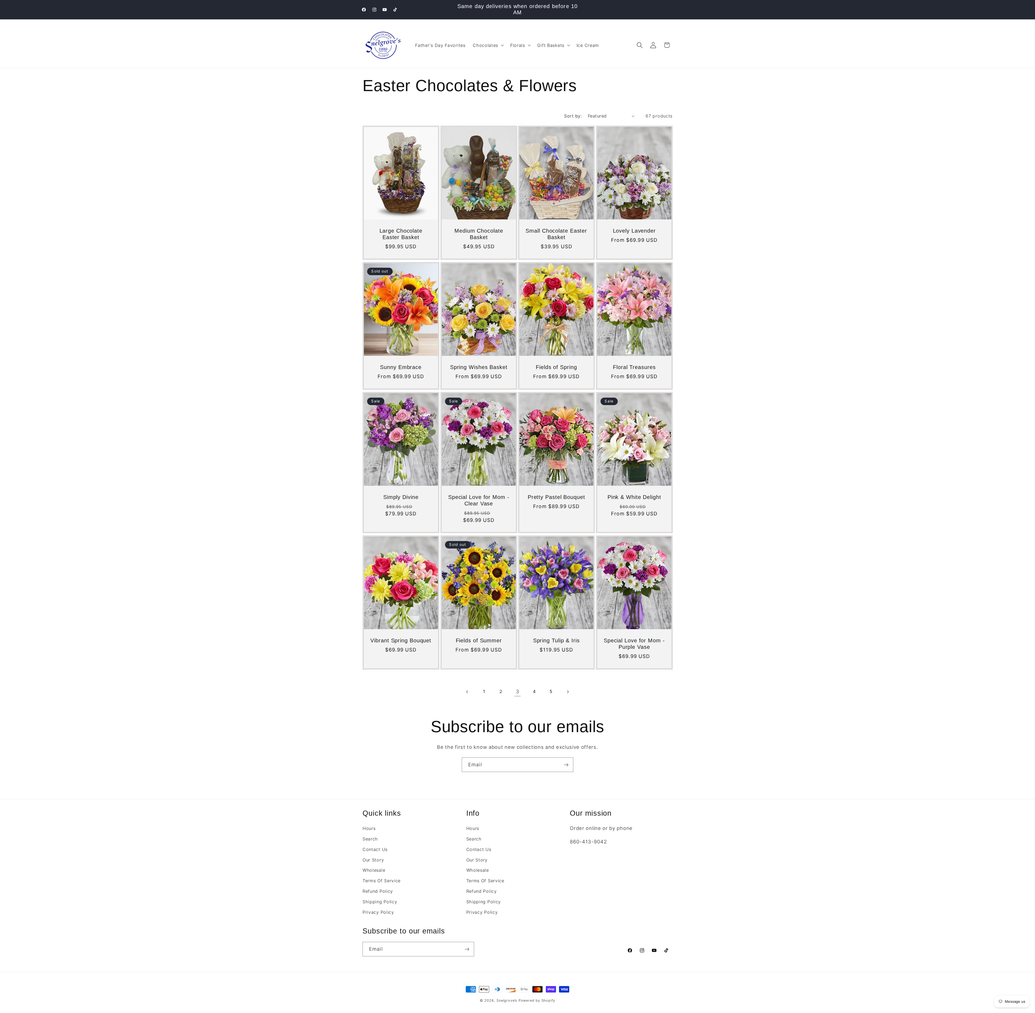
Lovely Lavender (634, 231)
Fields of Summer (479, 640)
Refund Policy (378, 891)
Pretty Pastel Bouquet (556, 497)
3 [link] (517, 692)
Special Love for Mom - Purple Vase (634, 644)
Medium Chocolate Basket (478, 234)
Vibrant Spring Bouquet (400, 640)
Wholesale (374, 870)
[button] (487, 45)
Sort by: (573, 116)
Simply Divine (401, 497)
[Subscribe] (566, 764)
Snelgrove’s (506, 1000)
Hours (369, 828)
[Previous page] (467, 692)
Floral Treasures (634, 367)
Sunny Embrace (401, 367)
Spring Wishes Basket (478, 367)
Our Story (373, 860)
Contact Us (375, 849)
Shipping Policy (380, 901)
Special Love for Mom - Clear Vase (478, 500)
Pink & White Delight (634, 497)
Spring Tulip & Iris (556, 640)
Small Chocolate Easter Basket (556, 234)
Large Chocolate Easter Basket (401, 234)
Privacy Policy (378, 912)
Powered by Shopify (537, 1000)
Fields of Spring (556, 367)
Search (370, 839)
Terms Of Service (382, 880)
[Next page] (568, 692)
